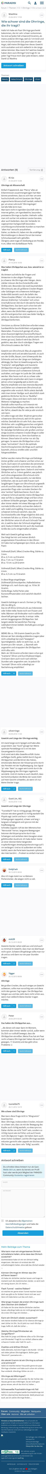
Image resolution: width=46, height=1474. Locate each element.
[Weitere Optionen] (42, 15)
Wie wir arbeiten (27, 1414)
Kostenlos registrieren (24, 1175)
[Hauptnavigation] (42, 3)
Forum (4, 8)
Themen (12, 8)
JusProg (20, 1458)
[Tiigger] (5, 974)
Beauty (5, 79)
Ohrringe (26, 8)
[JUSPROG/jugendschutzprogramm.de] (10, 1452)
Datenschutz (22, 1464)
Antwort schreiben (13, 65)
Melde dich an (9, 1169)
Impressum (11, 1464)
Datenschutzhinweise (15, 1227)
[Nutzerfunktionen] (35, 3)
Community (14, 1411)
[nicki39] (5, 940)
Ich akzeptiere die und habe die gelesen (22, 1224)
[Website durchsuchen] (29, 3)
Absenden (23, 1233)
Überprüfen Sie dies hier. (34, 1446)
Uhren (37, 79)
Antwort (7, 1191)
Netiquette (36, 1411)
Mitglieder (25, 1411)
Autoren (15, 1414)
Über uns (5, 1414)
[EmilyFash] (5, 870)
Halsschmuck (16, 79)
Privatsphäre (34, 1464)
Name (5, 1182)
